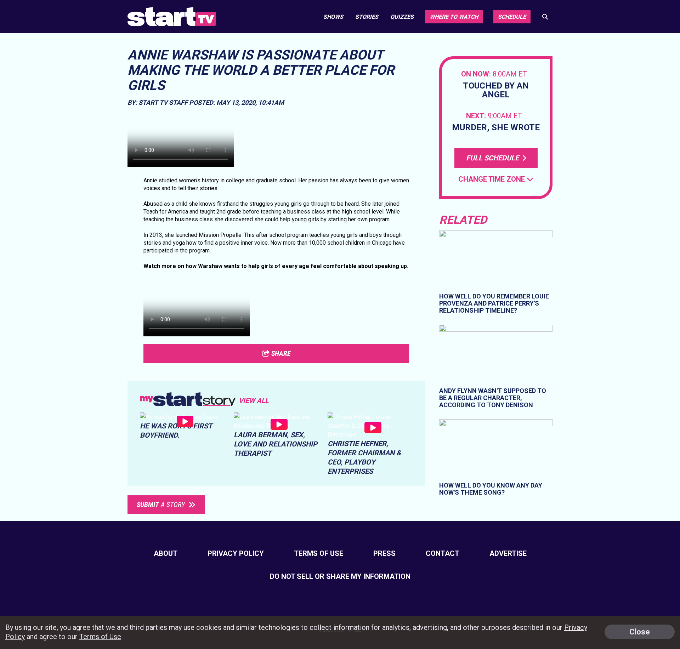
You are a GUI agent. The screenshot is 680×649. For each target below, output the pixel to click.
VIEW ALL (253, 401)
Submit (161, 504)
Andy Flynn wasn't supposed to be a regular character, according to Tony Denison (492, 398)
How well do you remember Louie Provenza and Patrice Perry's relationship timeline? (494, 303)
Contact (442, 553)
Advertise (508, 553)
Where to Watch (454, 16)
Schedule (512, 16)
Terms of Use (318, 553)
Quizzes (402, 16)
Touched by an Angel (496, 90)
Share (280, 353)
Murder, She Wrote (496, 127)
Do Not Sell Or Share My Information (340, 576)
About (165, 553)
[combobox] (496, 179)
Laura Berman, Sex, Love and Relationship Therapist (275, 444)
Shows (333, 16)
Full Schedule (493, 158)
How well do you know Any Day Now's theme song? (490, 489)
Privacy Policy (236, 553)
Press (384, 553)
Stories (366, 16)
